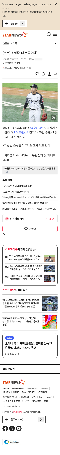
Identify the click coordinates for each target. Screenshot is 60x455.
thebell (19, 401)
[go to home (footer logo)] (14, 382)
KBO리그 (35, 127)
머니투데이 (25, 397)
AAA (27, 401)
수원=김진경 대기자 (11, 63)
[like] (37, 74)
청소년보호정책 (32, 388)
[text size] (56, 74)
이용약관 (16, 392)
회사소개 (5, 388)
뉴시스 (41, 397)
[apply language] (22, 23)
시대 (11, 401)
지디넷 (4, 401)
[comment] (43, 74)
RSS (24, 392)
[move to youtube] (19, 428)
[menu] (55, 34)
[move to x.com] (12, 428)
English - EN (18, 23)
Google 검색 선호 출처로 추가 (16, 68)
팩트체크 (31, 392)
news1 (49, 397)
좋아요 (32, 228)
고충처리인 (44, 388)
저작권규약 (6, 392)
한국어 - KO (17, 419)
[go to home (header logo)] (15, 34)
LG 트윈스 (20, 132)
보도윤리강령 (42, 392)
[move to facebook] (5, 428)
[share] (49, 74)
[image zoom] (53, 117)
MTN (34, 397)
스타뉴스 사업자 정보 (9, 406)
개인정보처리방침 (18, 388)
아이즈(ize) (36, 401)
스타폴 (46, 401)
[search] (48, 34)
